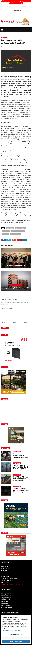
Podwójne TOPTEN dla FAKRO (16, 265)
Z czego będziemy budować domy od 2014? (16, 288)
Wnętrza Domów (6, 598)
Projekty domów (6, 594)
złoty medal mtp (15, 234)
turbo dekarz (6, 231)
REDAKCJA (4, 566)
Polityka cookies (18, 630)
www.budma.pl (7, 217)
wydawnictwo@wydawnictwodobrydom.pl (13, 584)
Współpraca (17, 6)
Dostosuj (16, 637)
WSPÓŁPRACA (5, 568)
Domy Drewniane (6, 596)
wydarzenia (5, 234)
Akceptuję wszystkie (16, 641)
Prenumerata (5, 604)
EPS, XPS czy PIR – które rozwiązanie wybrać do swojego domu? (21, 478)
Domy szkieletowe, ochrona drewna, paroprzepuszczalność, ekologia (21, 456)
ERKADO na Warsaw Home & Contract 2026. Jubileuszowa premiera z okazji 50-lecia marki (21, 491)
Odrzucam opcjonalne (16, 634)
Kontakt (24, 6)
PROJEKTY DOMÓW (16, 10)
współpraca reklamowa (18, 231)
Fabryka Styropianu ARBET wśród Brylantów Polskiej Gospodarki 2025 (21, 468)
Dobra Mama (5, 602)
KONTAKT (4, 570)
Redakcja (9, 6)
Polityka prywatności (7, 630)
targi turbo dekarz (20, 228)
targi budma (10, 228)
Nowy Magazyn (5, 605)
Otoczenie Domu (6, 600)
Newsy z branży (5, 37)
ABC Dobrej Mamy (6, 607)
